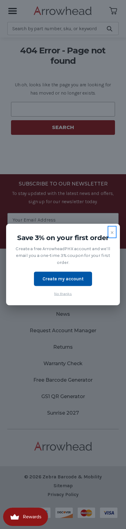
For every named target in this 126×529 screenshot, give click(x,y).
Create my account (63, 279)
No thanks (63, 293)
